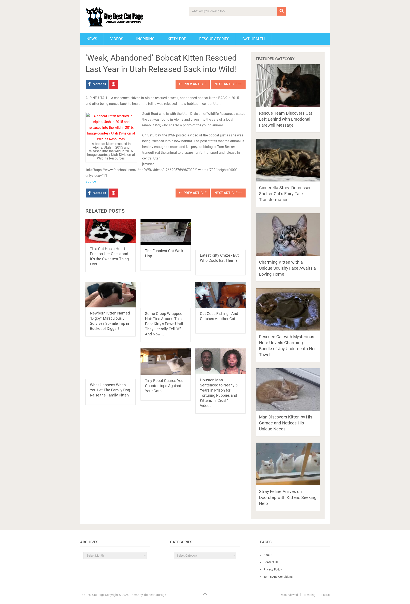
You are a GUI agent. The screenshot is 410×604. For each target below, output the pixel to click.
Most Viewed (289, 595)
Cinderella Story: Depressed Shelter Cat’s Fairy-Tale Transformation (285, 193)
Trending (309, 595)
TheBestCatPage (155, 595)
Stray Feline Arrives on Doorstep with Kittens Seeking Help (287, 497)
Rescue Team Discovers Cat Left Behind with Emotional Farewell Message (285, 119)
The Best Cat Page (92, 595)
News (91, 39)
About (268, 555)
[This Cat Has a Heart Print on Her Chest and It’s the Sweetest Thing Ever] (110, 231)
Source (90, 181)
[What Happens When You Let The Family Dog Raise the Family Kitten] (110, 363)
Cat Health (253, 39)
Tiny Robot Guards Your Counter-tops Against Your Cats (165, 385)
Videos (116, 39)
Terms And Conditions (278, 576)
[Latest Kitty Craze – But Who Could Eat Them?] (220, 234)
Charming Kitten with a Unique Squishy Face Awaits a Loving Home (287, 268)
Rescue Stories (214, 39)
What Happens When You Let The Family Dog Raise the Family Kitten (110, 390)
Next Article (226, 84)
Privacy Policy (273, 569)
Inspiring (145, 39)
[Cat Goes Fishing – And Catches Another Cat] (220, 295)
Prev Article (194, 84)
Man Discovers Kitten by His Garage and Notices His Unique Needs (285, 422)
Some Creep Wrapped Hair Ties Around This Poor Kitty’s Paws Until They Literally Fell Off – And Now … (164, 323)
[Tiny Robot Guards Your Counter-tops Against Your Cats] (166, 361)
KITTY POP (177, 39)
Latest (325, 595)
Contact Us (271, 562)
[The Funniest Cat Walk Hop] (166, 232)
